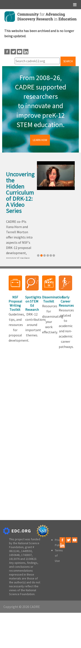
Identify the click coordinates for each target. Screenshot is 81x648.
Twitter (13, 51)
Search (68, 61)
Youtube (19, 51)
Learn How (40, 140)
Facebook (7, 51)
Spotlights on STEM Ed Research (32, 303)
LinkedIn (26, 51)
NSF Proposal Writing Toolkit (15, 303)
